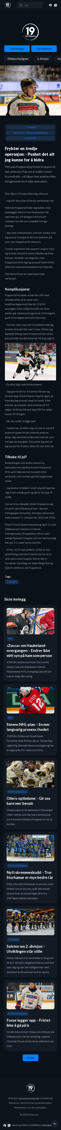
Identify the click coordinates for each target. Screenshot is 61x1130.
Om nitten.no (44, 48)
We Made (47, 1125)
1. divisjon (43, 58)
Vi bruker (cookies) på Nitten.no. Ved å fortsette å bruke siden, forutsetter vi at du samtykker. (30, 1103)
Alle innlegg (17, 48)
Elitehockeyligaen (18, 58)
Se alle (30, 1057)
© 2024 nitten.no (29, 1114)
